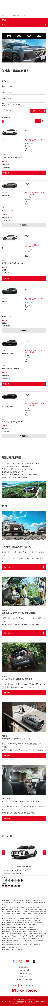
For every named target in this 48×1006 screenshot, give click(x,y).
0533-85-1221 (6, 326)
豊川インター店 (7, 323)
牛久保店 (5, 428)
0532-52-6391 (6, 378)
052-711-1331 (6, 220)
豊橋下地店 (5, 375)
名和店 (4, 270)
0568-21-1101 (6, 167)
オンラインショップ (23, 979)
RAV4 (4, 20)
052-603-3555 (6, 273)
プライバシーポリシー (24, 973)
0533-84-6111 (6, 431)
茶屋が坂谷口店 (7, 217)
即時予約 (6, 173)
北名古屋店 (5, 164)
